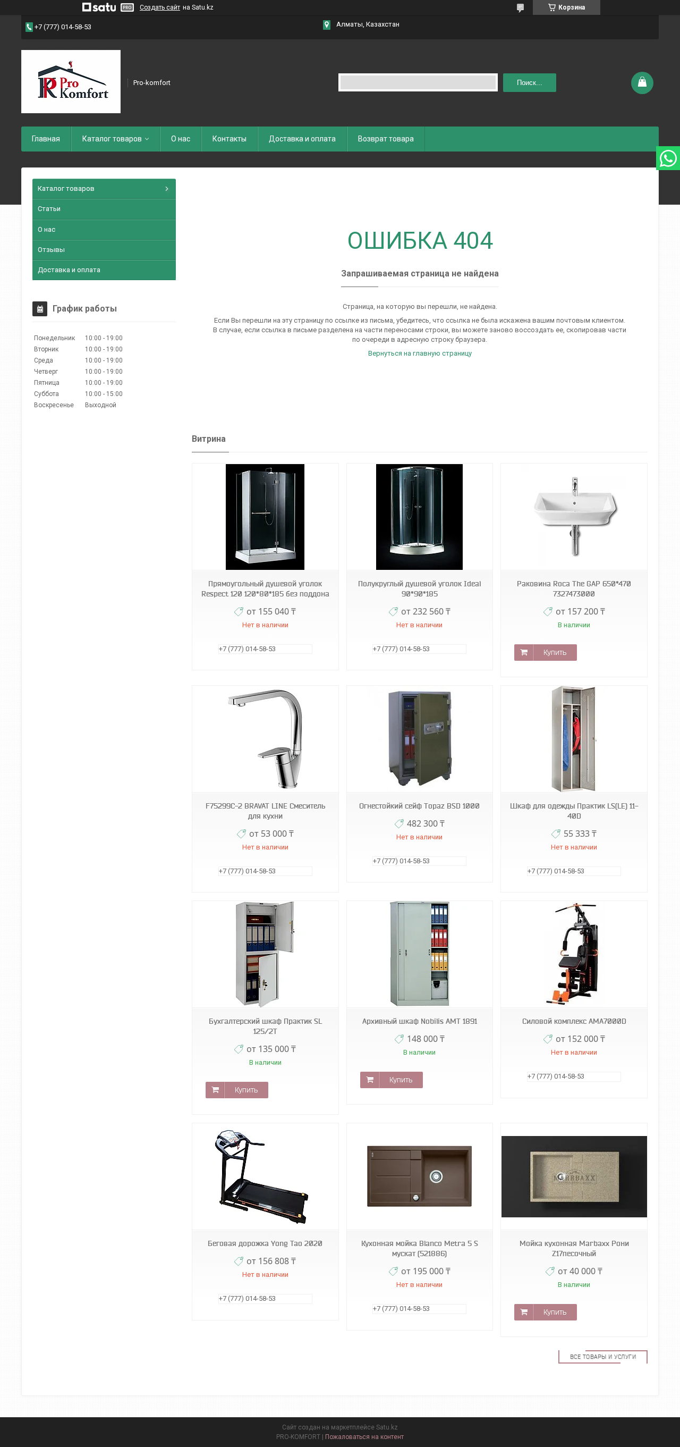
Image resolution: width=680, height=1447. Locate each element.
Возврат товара (386, 138)
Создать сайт (160, 7)
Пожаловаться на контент (364, 1437)
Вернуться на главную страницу (420, 353)
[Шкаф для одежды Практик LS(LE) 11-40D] (574, 739)
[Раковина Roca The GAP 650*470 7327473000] (574, 517)
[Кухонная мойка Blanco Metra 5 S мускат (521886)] (419, 1176)
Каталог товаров (112, 138)
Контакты (229, 138)
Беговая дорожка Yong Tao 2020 (265, 1243)
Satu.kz (387, 1427)
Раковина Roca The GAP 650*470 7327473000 (574, 588)
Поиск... (529, 83)
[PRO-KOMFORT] (71, 82)
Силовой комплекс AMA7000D (574, 1021)
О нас (180, 138)
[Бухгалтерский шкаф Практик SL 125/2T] (265, 954)
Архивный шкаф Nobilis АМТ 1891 (419, 1021)
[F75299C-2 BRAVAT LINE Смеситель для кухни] (265, 739)
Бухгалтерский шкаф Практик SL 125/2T (265, 1026)
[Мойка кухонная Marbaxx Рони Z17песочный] (574, 1176)
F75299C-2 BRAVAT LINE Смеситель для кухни (265, 811)
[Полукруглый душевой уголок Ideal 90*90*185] (419, 517)
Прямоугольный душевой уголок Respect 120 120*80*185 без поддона (265, 588)
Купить (554, 652)
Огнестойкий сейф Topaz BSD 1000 (419, 806)
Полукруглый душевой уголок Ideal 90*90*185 (419, 588)
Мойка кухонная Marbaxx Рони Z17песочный (574, 1248)
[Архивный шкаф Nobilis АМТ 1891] (419, 954)
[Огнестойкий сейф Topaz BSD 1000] (419, 739)
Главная (46, 138)
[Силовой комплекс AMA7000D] (574, 954)
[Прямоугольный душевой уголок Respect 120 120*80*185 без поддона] (265, 517)
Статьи (49, 209)
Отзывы (51, 250)
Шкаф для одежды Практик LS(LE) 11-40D (574, 811)
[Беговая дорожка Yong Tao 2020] (265, 1176)
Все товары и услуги (603, 1356)
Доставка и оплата (302, 138)
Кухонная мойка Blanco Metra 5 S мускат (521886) (419, 1248)
